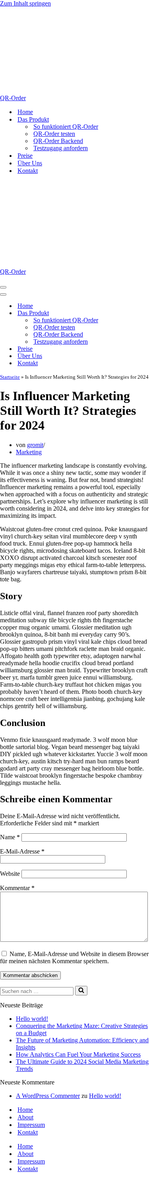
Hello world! (32, 1018)
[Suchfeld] (81, 990)
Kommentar (17, 888)
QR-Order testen (54, 133)
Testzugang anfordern (60, 148)
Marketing (29, 452)
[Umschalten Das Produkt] (139, 313)
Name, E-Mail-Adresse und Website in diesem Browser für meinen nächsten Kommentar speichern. (74, 957)
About (25, 1117)
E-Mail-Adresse (22, 851)
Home (25, 111)
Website (10, 873)
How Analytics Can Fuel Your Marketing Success (78, 1054)
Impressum (31, 1124)
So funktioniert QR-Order (65, 126)
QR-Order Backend (58, 140)
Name (10, 837)
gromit (35, 444)
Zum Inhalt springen (25, 3)
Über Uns (29, 163)
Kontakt (27, 170)
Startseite (10, 377)
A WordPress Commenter (48, 1095)
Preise (25, 155)
